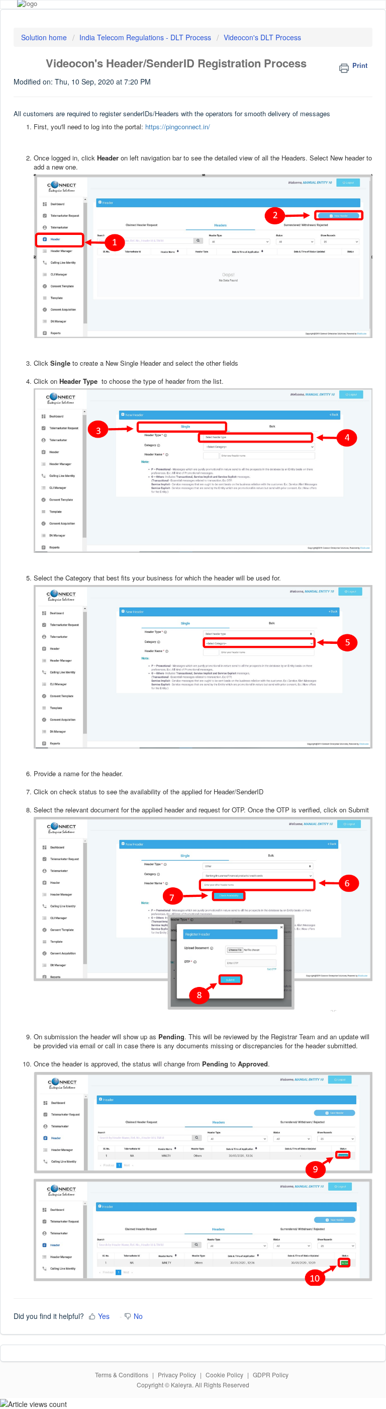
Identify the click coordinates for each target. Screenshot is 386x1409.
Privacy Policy (177, 1374)
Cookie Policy (224, 1374)
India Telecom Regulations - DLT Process (145, 37)
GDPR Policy (270, 1374)
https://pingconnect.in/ (177, 126)
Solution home (45, 37)
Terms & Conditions (121, 1374)
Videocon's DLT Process (262, 37)
